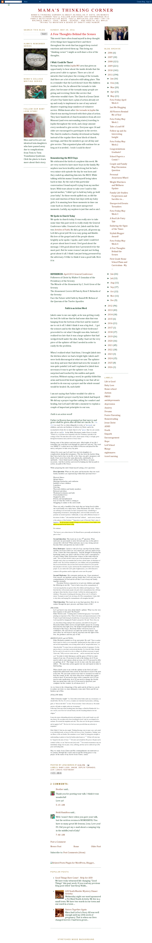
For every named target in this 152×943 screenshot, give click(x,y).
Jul (111, 278)
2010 (110, 70)
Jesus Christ (110, 423)
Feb (112, 83)
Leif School (109, 445)
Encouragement (111, 438)
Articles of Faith (62, 230)
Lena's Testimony (65, 770)
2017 (110, 328)
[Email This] (51, 773)
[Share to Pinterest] (60, 773)
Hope (106, 441)
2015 (110, 319)
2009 (110, 66)
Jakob (74, 767)
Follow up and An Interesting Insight (118, 134)
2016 (110, 323)
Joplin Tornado (86, 767)
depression (109, 404)
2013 (110, 310)
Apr (112, 92)
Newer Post (55, 847)
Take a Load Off (117, 127)
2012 (110, 306)
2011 (110, 75)
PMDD (107, 397)
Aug (112, 283)
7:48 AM (60, 835)
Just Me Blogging (118, 107)
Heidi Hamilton (63, 812)
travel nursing (111, 456)
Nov (112, 296)
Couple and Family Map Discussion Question (118, 167)
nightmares (109, 453)
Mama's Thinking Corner (76, 10)
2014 (110, 315)
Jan (112, 79)
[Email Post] (88, 765)
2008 (110, 62)
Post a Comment (58, 842)
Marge (107, 449)
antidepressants (112, 400)
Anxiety (108, 408)
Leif (52, 770)
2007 (110, 57)
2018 (110, 332)
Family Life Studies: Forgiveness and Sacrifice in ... (119, 196)
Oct (112, 292)
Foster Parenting (112, 415)
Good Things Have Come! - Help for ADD (74, 878)
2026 (110, 367)
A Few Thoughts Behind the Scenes (73, 34)
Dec (112, 300)
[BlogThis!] (54, 773)
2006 (110, 53)
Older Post (96, 847)
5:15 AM (60, 805)
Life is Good (109, 382)
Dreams (108, 411)
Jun (112, 274)
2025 (110, 363)
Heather (59, 789)
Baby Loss (64, 767)
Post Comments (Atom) (74, 853)
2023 (110, 354)
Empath (108, 434)
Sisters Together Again (76, 910)
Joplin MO (75, 66)
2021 (110, 345)
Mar (112, 87)
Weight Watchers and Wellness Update (118, 185)
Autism (107, 393)
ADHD (107, 426)
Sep (112, 287)
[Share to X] (56, 773)
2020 (110, 341)
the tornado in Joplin (85, 110)
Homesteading (111, 419)
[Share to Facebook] (58, 773)
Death (107, 430)
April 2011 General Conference (78, 274)
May (112, 96)
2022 (110, 350)
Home (76, 847)
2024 (110, 358)
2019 (110, 337)
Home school (110, 389)
